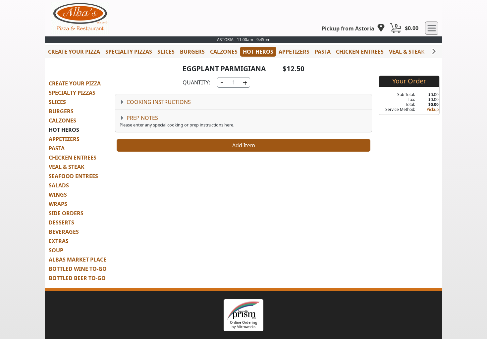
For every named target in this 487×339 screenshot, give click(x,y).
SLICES (166, 51)
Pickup (433, 109)
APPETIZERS (294, 51)
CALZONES (224, 51)
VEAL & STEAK (407, 51)
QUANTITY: (196, 82)
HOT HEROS (258, 51)
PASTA (323, 51)
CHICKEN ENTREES (360, 51)
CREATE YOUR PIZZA (74, 51)
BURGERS (192, 51)
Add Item (243, 145)
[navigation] (353, 28)
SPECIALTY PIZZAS (128, 51)
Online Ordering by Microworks (243, 324)
